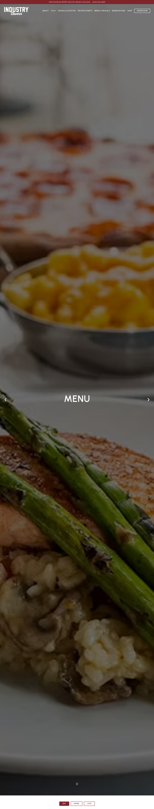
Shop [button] (129, 11)
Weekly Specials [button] (102, 11)
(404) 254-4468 (99, 2)
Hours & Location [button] (67, 11)
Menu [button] (53, 11)
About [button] (45, 11)
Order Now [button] (142, 11)
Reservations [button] (118, 11)
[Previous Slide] (5, 407)
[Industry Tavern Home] (16, 10)
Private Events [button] (85, 11)
